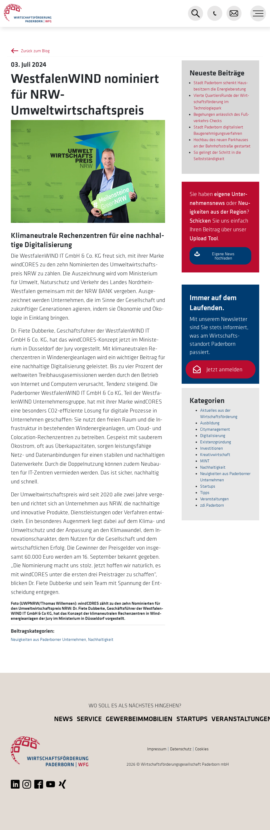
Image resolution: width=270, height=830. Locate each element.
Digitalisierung (212, 435)
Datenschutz (180, 748)
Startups (207, 486)
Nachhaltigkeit (100, 639)
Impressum (156, 748)
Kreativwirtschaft (215, 454)
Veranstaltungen (214, 498)
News (63, 718)
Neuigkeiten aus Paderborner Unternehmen (48, 639)
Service (89, 718)
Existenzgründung (215, 441)
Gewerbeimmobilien (139, 718)
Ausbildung (209, 422)
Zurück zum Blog (35, 50)
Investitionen (211, 448)
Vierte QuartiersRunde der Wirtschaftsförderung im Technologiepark (221, 102)
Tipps (204, 492)
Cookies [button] (202, 748)
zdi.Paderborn (212, 505)
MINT (204, 460)
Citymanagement (215, 429)
